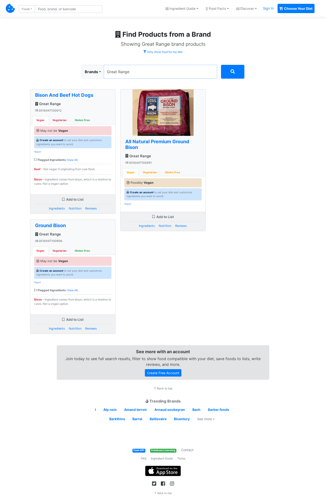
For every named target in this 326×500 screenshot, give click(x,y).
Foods (26, 9)
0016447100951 (140, 162)
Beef (37, 169)
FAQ (143, 458)
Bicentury (182, 419)
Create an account (51, 140)
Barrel (137, 419)
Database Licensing (163, 450)
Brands (91, 71)
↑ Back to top (163, 388)
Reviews (91, 208)
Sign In (268, 8)
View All (72, 160)
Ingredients (57, 208)
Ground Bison (50, 225)
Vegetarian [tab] (60, 120)
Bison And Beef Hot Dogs (64, 95)
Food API (138, 450)
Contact (187, 450)
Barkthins (117, 419)
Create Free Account (163, 373)
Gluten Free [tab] (82, 120)
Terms (181, 458)
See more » (206, 419)
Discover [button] (246, 8)
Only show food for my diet (164, 52)
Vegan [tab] (40, 120)
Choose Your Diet (297, 8)
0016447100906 (50, 241)
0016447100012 (50, 110)
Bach (196, 410)
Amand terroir (135, 410)
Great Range (49, 104)
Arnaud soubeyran (169, 410)
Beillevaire (158, 419)
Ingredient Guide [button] (181, 8)
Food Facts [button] (217, 8)
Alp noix (110, 410)
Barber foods (218, 410)
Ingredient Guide (162, 458)
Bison (38, 179)
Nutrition (75, 208)
